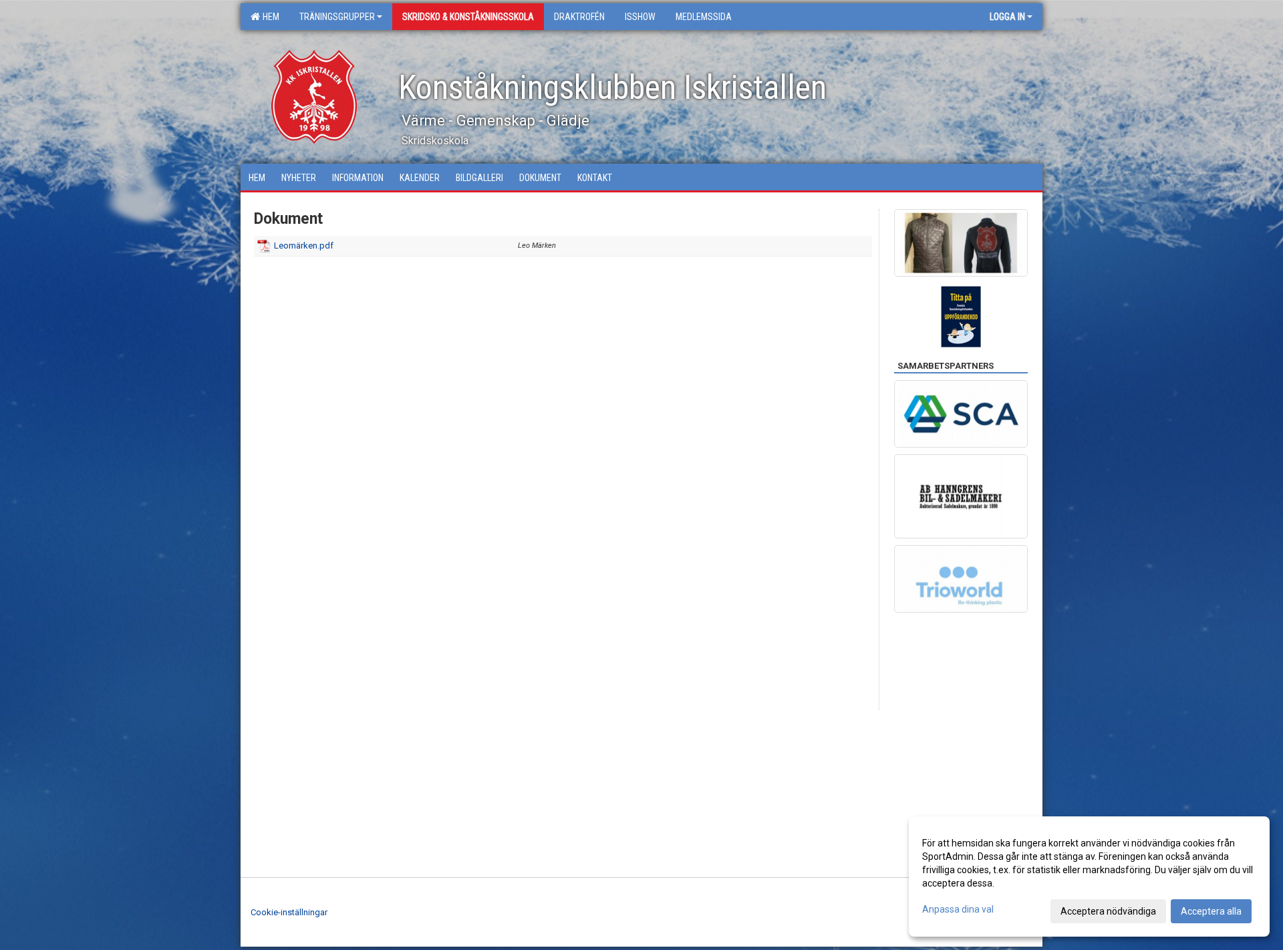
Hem (269, 16)
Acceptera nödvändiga (1108, 911)
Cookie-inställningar (289, 912)
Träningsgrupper (337, 16)
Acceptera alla (1211, 911)
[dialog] (1089, 876)
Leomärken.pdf (303, 246)
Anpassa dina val (958, 909)
